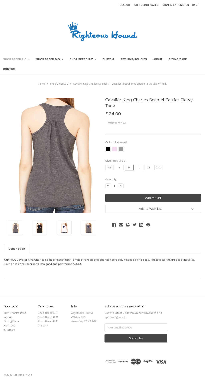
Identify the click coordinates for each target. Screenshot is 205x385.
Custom (108, 59)
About (157, 59)
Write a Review (117, 122)
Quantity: (111, 179)
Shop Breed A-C (15, 59)
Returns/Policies (134, 59)
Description (17, 248)
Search (125, 5)
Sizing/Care (178, 59)
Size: (115, 160)
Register (183, 5)
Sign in (167, 5)
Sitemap (9, 329)
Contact (9, 69)
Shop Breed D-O (48, 59)
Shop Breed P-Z (82, 59)
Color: (116, 142)
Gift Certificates (146, 5)
